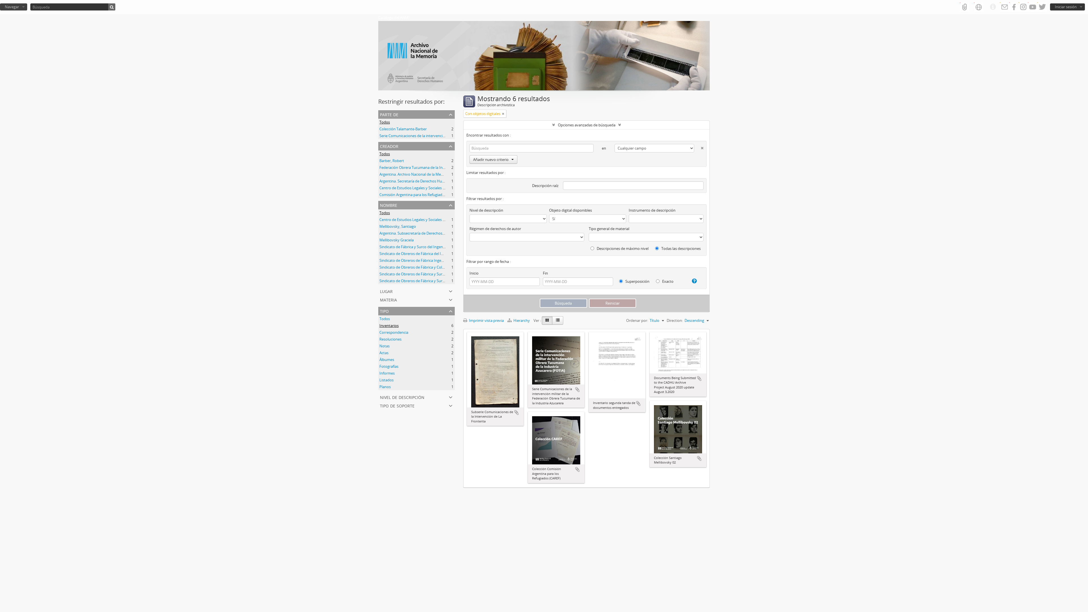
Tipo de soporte (397, 405)
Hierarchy (522, 320)
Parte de (389, 114)
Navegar (12, 6)
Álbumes (386, 359)
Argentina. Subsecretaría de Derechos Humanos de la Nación (430, 233)
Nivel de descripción (402, 397)
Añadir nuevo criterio (491, 159)
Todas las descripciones (680, 248)
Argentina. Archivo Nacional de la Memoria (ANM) (420, 174)
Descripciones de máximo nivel (622, 248)
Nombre (388, 205)
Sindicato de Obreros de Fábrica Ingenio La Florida (421, 260)
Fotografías (388, 366)
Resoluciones (390, 339)
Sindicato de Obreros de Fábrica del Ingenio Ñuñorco (423, 253)
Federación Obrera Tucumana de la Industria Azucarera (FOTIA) (432, 167)
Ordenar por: (637, 320)
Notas (384, 345)
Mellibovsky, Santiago (397, 226)
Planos (385, 386)
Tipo (384, 310)
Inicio (474, 273)
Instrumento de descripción (652, 210)
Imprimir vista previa (486, 320)
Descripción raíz (545, 185)
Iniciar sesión (1066, 6)
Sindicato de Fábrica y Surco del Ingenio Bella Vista (421, 246)
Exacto (667, 281)
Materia (388, 299)
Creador (389, 146)
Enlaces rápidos (993, 7)
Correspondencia (393, 332)
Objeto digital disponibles (570, 210)
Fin (545, 273)
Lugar (386, 291)
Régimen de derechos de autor (495, 228)
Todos (384, 122)
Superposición (636, 281)
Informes (387, 373)
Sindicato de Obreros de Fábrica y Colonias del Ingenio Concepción (435, 267)
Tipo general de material (609, 228)
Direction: (675, 320)
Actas (383, 352)
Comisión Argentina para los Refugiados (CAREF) (419, 194)
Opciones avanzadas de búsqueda (586, 125)
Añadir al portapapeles (516, 412)
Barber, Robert (391, 160)
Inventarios (389, 325)
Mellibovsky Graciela (396, 240)
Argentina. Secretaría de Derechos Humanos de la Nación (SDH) (432, 181)
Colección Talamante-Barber (403, 128)
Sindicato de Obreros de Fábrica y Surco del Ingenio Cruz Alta (430, 280)
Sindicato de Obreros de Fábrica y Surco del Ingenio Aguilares (430, 274)
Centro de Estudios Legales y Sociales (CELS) (416, 187)
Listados (386, 379)
